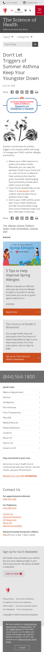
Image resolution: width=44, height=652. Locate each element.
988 (4, 534)
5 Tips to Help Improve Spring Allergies (18, 275)
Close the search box (34, 11)
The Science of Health (19, 22)
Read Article (11, 312)
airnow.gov (24, 191)
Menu (39, 12)
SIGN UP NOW (12, 573)
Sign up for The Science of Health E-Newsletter (18, 358)
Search (35, 44)
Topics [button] (6, 37)
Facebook (12, 92)
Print (36, 92)
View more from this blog (15, 29)
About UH (7, 523)
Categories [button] (23, 37)
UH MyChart (19, 11)
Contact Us (8, 514)
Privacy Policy (26, 627)
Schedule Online (32, 3)
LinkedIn (26, 92)
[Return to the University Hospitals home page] (5, 10)
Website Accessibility (12, 526)
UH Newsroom (9, 520)
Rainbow (12, 11)
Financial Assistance (12, 517)
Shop (25, 11)
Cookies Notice (15, 629)
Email (31, 92)
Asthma (20, 225)
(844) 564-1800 (19, 376)
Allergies (12, 225)
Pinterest (22, 92)
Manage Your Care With (20, 476)
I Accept (22, 647)
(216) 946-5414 (9, 508)
